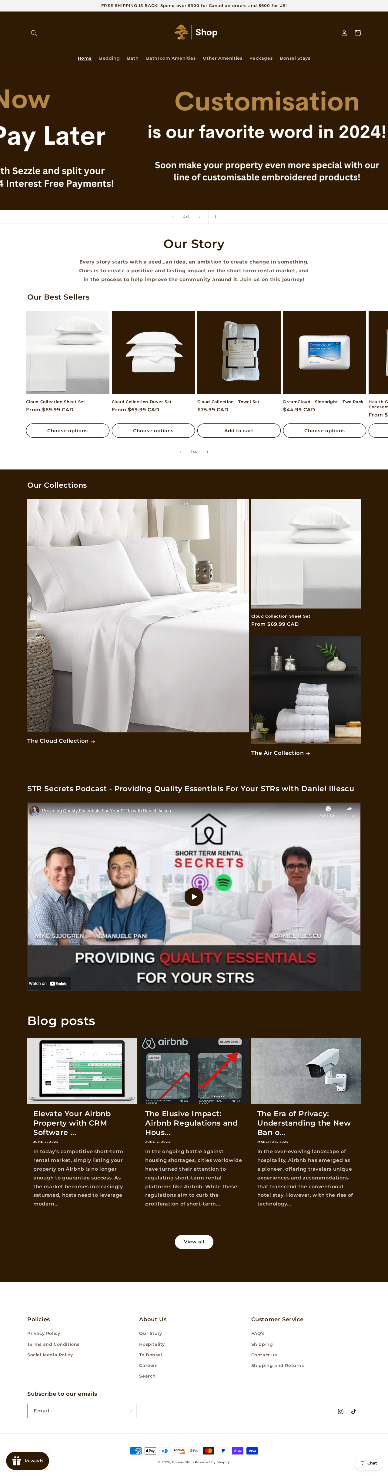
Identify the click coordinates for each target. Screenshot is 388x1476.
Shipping (262, 1344)
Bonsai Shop (183, 1462)
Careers (148, 1365)
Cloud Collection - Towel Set (228, 401)
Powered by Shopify (212, 1462)
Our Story (150, 1333)
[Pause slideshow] (215, 217)
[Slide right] (207, 452)
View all (194, 1242)
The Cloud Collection (58, 741)
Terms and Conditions (53, 1344)
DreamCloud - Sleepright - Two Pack (323, 401)
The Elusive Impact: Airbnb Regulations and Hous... (191, 1123)
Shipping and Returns (277, 1365)
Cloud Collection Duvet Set (142, 401)
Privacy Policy (43, 1333)
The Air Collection (277, 753)
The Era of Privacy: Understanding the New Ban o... (304, 1123)
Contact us (264, 1355)
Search (147, 1376)
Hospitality (152, 1344)
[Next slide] (199, 217)
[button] (34, 33)
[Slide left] (180, 452)
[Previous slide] (173, 217)
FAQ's (258, 1333)
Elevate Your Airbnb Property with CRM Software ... (72, 1123)
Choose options (67, 430)
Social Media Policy (50, 1355)
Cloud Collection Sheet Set (55, 401)
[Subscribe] (129, 1411)
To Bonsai (150, 1355)
